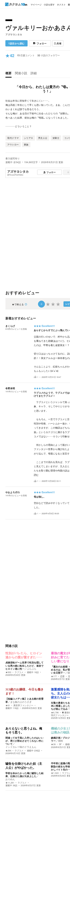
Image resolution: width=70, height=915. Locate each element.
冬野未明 (10, 388)
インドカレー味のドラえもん (20, 747)
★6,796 (55, 712)
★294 (8, 750)
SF (60, 744)
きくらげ (10, 326)
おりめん (10, 779)
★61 (7, 705)
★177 (54, 676)
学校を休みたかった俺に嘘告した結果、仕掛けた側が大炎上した (24, 774)
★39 (53, 744)
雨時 (60, 740)
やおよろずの (12, 492)
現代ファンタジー (60, 715)
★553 (8, 672)
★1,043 (55, 773)
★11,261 (9, 782)
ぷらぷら (31, 668)
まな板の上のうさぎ (21, 701)
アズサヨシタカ (13, 34)
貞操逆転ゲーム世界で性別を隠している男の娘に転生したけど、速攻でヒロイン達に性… (24, 665)
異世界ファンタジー (23, 705)
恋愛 (62, 676)
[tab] (9, 74)
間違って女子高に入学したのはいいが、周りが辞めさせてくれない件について (24, 740)
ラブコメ (19, 672)
